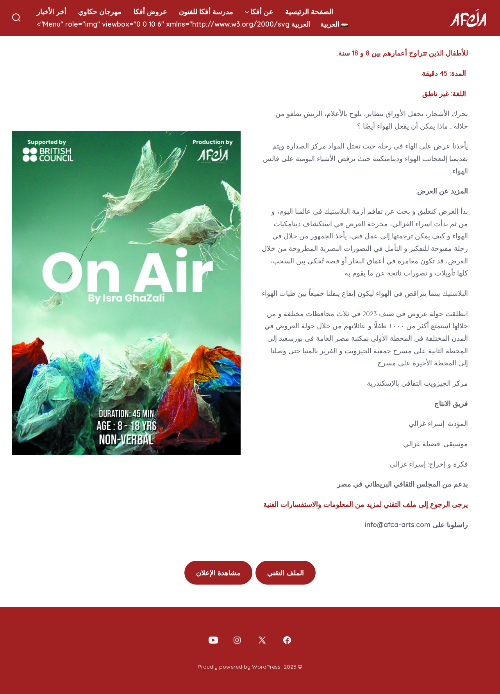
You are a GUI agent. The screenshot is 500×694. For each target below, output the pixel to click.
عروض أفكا (150, 11)
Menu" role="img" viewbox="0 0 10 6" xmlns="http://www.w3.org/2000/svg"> (188, 24)
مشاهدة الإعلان (218, 572)
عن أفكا (261, 11)
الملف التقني (285, 572)
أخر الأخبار (51, 11)
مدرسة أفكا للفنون (206, 11)
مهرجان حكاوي (99, 11)
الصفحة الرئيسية (309, 11)
